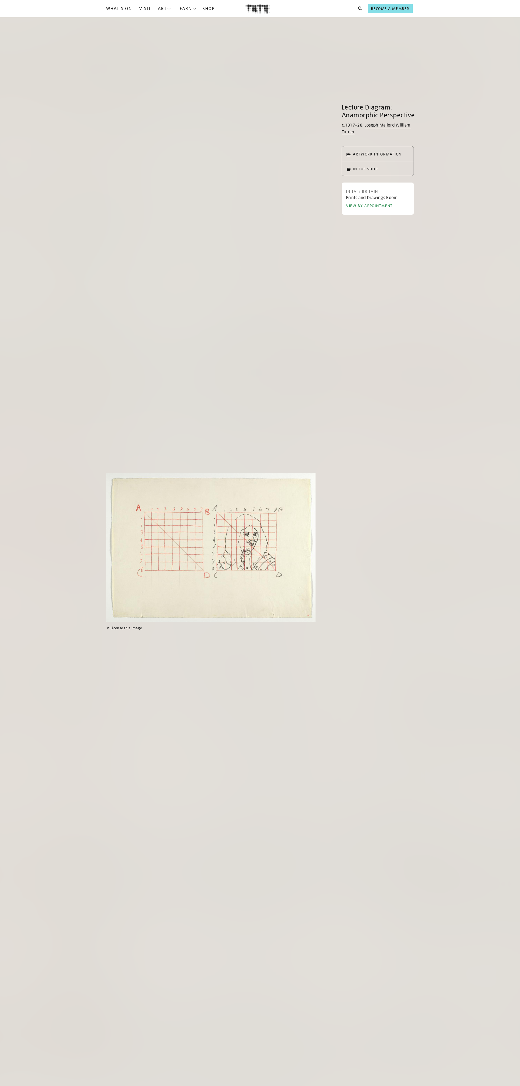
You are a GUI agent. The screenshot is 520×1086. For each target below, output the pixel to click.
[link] (124, 628)
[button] (358, 8)
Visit (145, 8)
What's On (119, 8)
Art (162, 8)
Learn (184, 8)
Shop (209, 8)
